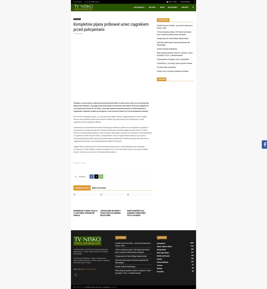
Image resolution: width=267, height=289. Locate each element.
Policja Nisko (77, 19)
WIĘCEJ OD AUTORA (99, 188)
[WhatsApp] (101, 176)
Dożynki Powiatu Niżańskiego (167, 49)
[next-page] (75, 219)
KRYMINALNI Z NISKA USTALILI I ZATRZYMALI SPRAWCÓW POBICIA (85, 213)
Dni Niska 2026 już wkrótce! (166, 67)
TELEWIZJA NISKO (80, 287)
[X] (96, 176)
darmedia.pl (113, 287)
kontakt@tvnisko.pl (94, 2)
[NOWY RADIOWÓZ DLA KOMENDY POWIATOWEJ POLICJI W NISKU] (139, 201)
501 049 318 (79, 2)
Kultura (152, 7)
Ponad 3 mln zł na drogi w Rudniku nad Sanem (173, 71)
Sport (162, 7)
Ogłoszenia (172, 7)
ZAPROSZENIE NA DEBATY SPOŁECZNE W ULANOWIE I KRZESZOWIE (110, 213)
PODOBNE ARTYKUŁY (82, 188)
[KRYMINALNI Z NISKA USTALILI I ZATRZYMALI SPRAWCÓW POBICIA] (85, 201)
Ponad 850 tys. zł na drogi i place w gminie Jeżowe (174, 63)
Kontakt (185, 7)
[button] (193, 8)
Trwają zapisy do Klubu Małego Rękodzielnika (172, 38)
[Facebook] (194, 2)
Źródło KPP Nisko (79, 163)
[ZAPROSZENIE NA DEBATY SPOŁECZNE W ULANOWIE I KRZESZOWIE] (112, 201)
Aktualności (139, 7)
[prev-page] (73, 219)
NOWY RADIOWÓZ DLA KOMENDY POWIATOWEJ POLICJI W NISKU (136, 213)
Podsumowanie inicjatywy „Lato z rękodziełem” (173, 59)
